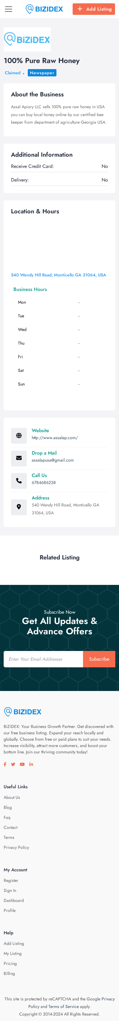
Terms (9, 837)
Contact (10, 827)
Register (11, 880)
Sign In (10, 890)
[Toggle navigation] (8, 9)
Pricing (10, 963)
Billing (9, 973)
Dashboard (14, 900)
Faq (7, 817)
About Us (12, 797)
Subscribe (99, 659)
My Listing (13, 953)
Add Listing (99, 9)
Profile (10, 910)
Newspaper (42, 73)
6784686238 (44, 482)
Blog (8, 807)
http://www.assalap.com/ (55, 438)
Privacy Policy (16, 847)
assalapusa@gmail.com (53, 460)
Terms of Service (64, 1006)
